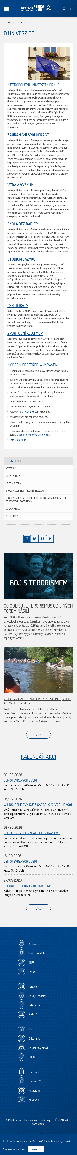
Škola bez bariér (22, 224)
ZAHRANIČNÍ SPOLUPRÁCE (28, 134)
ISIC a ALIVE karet (28, 411)
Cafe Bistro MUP (18, 440)
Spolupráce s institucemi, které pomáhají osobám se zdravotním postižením (36, 499)
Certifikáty (17, 305)
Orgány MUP (13, 476)
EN (71, 9)
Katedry (11, 468)
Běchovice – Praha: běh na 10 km (27, 886)
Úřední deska (13, 483)
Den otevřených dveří (20, 780)
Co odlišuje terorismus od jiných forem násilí (38, 608)
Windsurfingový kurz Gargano (27, 805)
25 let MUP (12, 516)
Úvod (7, 22)
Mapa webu (38, 1124)
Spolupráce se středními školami (25, 490)
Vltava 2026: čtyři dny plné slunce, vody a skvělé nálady (37, 701)
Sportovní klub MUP (25, 333)
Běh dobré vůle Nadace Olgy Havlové (32, 833)
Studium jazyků (21, 259)
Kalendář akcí (38, 756)
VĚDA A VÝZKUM (20, 185)
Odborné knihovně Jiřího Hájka (34, 434)
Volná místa (13, 508)
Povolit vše (36, 1148)
